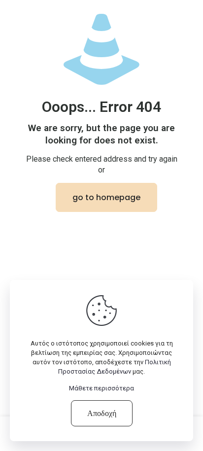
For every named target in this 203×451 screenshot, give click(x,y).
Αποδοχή (101, 413)
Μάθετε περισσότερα (101, 388)
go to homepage (106, 197)
